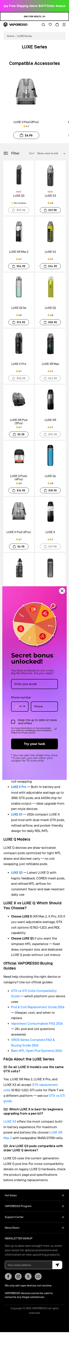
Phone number (21, 697)
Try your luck (34, 744)
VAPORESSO (40, 1308)
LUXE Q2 (50, 307)
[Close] (62, 590)
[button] (42, 25)
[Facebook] (8, 1276)
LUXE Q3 (18, 195)
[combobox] (20, 706)
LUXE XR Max (50, 363)
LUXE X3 (50, 195)
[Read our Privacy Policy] (55, 729)
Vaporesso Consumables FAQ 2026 (37, 1023)
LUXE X (50, 532)
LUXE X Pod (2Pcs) (26, 122)
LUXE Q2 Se (18, 307)
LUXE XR (50, 420)
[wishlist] (49, 25)
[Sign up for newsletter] (57, 1265)
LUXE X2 (50, 251)
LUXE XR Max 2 (18, 251)
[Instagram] (18, 1276)
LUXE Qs (50, 476)
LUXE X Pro (18, 363)
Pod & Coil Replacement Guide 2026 (37, 1007)
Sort (32, 153)
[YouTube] (38, 1276)
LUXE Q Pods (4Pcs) (18, 477)
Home (10, 36)
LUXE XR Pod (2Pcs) (18, 421)
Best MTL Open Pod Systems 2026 (36, 1050)
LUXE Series (24, 36)
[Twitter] (28, 1276)
